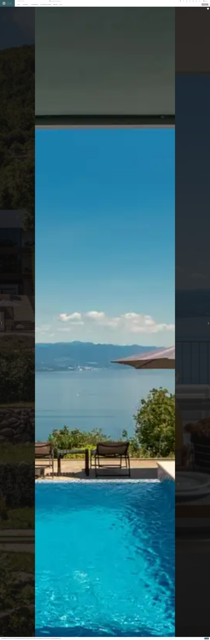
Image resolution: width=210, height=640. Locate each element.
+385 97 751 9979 (21, 1)
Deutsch (206, 1)
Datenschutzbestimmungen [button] (56, 638)
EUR (199, 1)
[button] (208, 323)
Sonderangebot (34, 4)
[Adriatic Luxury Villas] (7, 3)
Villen (18, 4)
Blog (61, 4)
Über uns (55, 4)
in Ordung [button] (206, 638)
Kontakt (205, 4)
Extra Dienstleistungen (46, 4)
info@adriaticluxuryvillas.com (56, 1)
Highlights (25, 4)
